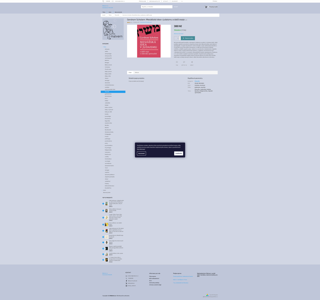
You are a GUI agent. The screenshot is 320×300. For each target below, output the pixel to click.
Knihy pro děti (108, 112)
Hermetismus (108, 96)
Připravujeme (142, 1)
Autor (104, 190)
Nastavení (141, 153)
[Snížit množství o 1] (180, 39)
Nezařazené (108, 130)
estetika (107, 87)
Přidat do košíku (189, 38)
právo (106, 143)
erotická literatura (109, 85)
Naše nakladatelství (154, 1)
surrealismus (108, 163)
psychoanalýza (108, 145)
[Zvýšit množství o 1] (180, 37)
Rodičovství (108, 154)
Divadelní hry (108, 188)
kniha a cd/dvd (108, 107)
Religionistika (108, 150)
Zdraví (106, 179)
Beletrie (107, 60)
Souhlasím (178, 153)
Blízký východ (108, 65)
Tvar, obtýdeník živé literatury (180, 283)
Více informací (141, 149)
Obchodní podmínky (154, 283)
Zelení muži (175, 1)
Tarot (106, 168)
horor (106, 98)
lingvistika (107, 121)
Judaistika (107, 103)
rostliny (107, 157)
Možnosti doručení (178, 34)
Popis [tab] (130, 72)
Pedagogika (108, 134)
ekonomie (107, 83)
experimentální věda (110, 89)
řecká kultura (108, 159)
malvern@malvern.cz (133, 276)
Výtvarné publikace (109, 174)
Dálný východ (108, 71)
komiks (107, 114)
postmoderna (108, 141)
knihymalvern (131, 283)
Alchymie (107, 49)
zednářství (107, 181)
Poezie (106, 136)
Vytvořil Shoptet (214, 295)
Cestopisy (107, 67)
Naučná (107, 127)
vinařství (107, 172)
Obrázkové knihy (109, 132)
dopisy (106, 78)
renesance (107, 152)
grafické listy (108, 94)
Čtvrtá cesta (108, 69)
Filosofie (107, 92)
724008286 (130, 278)
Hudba (106, 101)
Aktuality (165, 1)
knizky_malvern (132, 286)
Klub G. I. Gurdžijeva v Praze (180, 280)
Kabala (106, 105)
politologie (107, 139)
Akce (150, 281)
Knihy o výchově (109, 110)
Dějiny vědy (108, 76)
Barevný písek (106, 192)
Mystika (107, 125)
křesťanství (108, 118)
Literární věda (108, 123)
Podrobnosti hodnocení (146, 22)
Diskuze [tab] (137, 72)
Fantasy (107, 183)
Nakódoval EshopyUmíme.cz (211, 297)
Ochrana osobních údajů (155, 285)
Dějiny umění (108, 74)
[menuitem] (104, 12)
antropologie (108, 54)
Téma (104, 47)
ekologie (107, 80)
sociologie (107, 161)
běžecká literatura (109, 186)
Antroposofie (108, 56)
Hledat (176, 6)
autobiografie (108, 58)
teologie (107, 170)
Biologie (107, 63)
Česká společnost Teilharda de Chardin (183, 276)
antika (106, 51)
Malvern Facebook (132, 281)
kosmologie (108, 116)
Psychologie (108, 148)
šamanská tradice (109, 166)
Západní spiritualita (109, 177)
